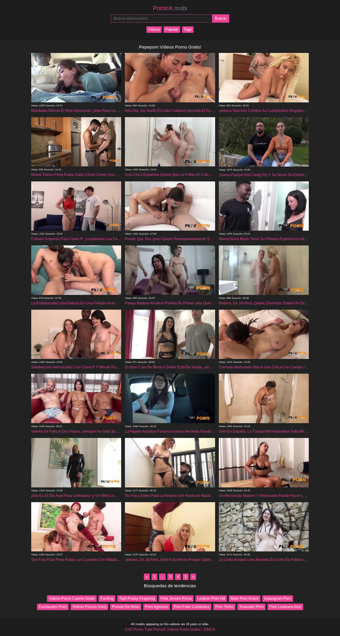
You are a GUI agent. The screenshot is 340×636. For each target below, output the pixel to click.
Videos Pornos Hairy (89, 607)
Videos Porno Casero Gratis (72, 598)
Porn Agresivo (156, 607)
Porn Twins (224, 607)
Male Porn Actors (245, 598)
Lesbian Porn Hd (211, 598)
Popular (171, 29)
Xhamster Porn (251, 607)
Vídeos (154, 29)
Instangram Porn (277, 598)
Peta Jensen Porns (176, 598)
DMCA (209, 629)
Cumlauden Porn (53, 607)
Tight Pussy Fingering (137, 598)
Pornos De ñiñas (125, 607)
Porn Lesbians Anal (285, 607)
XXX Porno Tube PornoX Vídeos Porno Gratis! (163, 629)
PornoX (170, 8)
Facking (107, 598)
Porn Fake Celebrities (192, 607)
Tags (188, 29)
